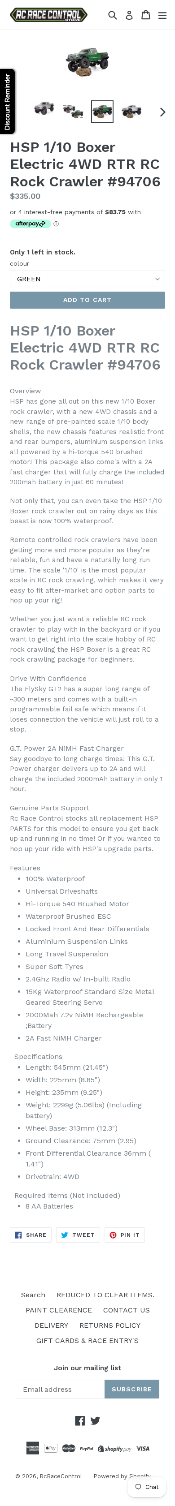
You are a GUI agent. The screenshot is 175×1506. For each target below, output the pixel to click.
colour (19, 263)
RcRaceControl (60, 1476)
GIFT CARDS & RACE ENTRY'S (87, 1340)
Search (33, 1295)
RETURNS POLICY (109, 1325)
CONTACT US (126, 1310)
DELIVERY (51, 1325)
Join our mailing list (87, 1368)
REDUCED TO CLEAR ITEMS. (105, 1295)
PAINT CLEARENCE (59, 1310)
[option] (43, 108)
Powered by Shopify (122, 1476)
